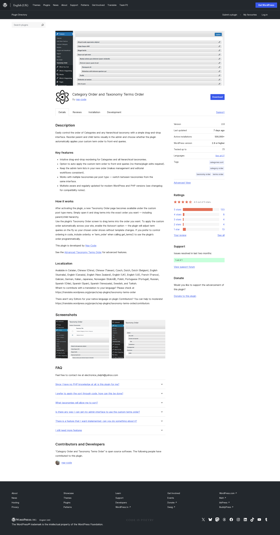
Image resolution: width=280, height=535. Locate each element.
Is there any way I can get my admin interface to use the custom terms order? (97, 412)
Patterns (68, 507)
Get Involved (173, 493)
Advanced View (182, 182)
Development (114, 112)
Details (62, 112)
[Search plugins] (43, 25)
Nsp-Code (90, 245)
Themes (67, 498)
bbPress (224, 502)
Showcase (69, 493)
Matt (222, 498)
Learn (118, 493)
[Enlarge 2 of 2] (161, 323)
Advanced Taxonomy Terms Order (83, 252)
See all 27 (220, 156)
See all (221, 235)
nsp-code (81, 99)
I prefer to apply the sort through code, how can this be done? (89, 393)
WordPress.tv (123, 507)
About (15, 493)
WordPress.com (228, 493)
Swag (171, 507)
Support (220, 112)
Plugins (67, 502)
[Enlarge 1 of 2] (105, 323)
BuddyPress (226, 507)
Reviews (77, 112)
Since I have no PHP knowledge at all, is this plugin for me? (87, 384)
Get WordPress (266, 5)
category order (216, 168)
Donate (172, 502)
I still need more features (68, 430)
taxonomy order (204, 174)
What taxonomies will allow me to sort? (76, 402)
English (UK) (45, 520)
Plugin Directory (19, 14)
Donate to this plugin (185, 296)
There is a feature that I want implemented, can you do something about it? (96, 421)
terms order (218, 174)
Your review (180, 235)
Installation (94, 112)
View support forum (184, 266)
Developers (121, 502)
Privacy (15, 507)
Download (217, 97)
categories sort (216, 162)
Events (170, 498)
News (14, 498)
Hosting (15, 502)
